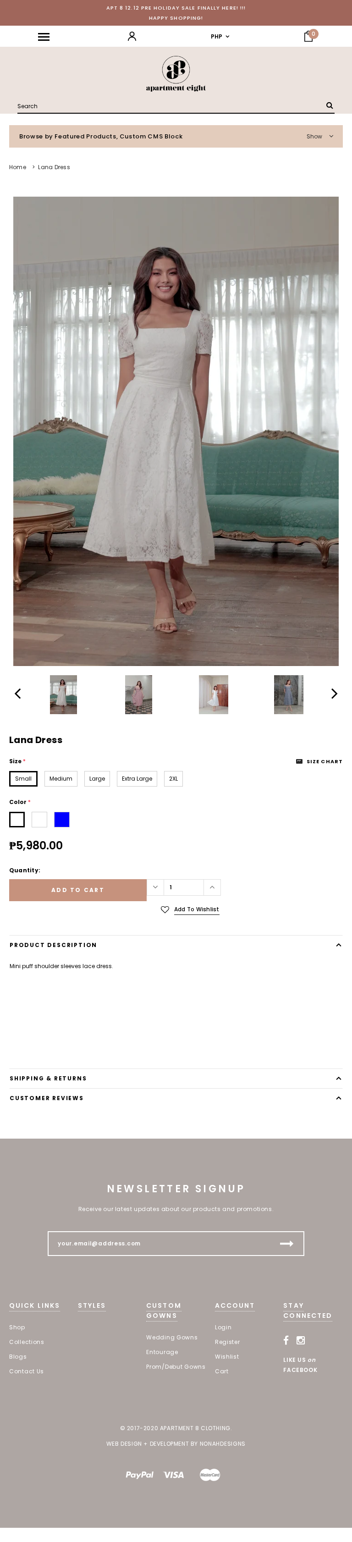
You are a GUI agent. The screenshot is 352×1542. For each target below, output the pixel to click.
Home (17, 167)
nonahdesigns (223, 1444)
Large (97, 778)
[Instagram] (301, 1340)
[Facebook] (286, 1340)
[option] (176, 431)
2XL (173, 778)
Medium (61, 778)
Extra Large (137, 778)
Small (23, 778)
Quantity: (24, 870)
